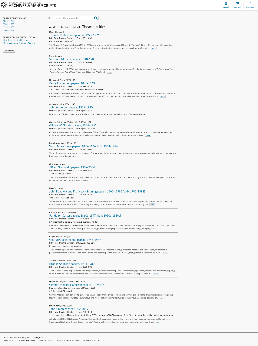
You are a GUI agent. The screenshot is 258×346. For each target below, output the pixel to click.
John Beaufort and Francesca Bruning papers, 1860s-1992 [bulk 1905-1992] (97, 191)
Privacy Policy (9, 340)
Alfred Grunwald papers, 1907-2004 (72, 167)
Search (96, 18)
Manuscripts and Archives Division (19, 43)
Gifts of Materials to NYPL (92, 340)
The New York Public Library (16, 338)
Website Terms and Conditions (68, 340)
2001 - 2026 (8, 30)
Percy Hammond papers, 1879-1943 (72, 83)
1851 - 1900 (8, 21)
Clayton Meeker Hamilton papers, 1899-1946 (77, 284)
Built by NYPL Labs (40, 338)
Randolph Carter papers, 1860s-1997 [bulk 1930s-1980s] (85, 215)
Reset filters (9, 51)
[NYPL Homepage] (4, 5)
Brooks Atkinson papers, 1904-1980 (72, 263)
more (154, 48)
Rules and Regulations (27, 340)
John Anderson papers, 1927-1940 (71, 107)
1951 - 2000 (8, 27)
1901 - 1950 (8, 24)
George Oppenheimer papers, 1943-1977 (75, 239)
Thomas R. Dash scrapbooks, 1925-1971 (74, 35)
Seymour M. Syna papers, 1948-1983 (72, 59)
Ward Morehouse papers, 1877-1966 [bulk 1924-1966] (84, 146)
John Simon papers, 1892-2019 (68, 309)
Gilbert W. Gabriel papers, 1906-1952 (73, 125)
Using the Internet (45, 340)
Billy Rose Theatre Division (15, 40)
